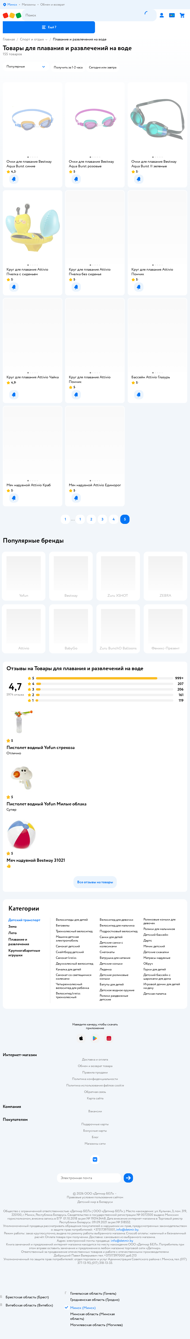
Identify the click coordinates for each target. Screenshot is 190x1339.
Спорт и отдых (32, 39)
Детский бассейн (155, 935)
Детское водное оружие (117, 990)
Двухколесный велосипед (74, 964)
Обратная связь (95, 1092)
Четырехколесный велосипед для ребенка (72, 986)
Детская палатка (154, 994)
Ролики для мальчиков (159, 929)
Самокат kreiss (66, 958)
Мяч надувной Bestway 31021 (35, 860)
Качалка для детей (68, 969)
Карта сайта (95, 1098)
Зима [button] (12, 926)
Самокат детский (68, 946)
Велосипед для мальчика (117, 925)
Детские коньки (111, 964)
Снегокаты (107, 952)
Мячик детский (154, 946)
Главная (9, 39)
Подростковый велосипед (118, 931)
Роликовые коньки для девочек (159, 921)
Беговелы (63, 925)
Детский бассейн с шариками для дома (157, 977)
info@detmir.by (127, 1230)
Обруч (148, 964)
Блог (95, 1137)
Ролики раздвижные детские (114, 997)
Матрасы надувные (156, 958)
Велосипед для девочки (116, 920)
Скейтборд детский (70, 952)
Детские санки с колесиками (111, 944)
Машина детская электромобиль (67, 938)
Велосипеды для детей (72, 920)
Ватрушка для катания (115, 958)
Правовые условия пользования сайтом (95, 1197)
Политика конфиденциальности (95, 1079)
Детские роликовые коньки (114, 977)
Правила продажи (95, 1072)
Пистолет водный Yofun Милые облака (46, 804)
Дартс (147, 940)
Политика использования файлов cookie (95, 1085)
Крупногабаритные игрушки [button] (24, 952)
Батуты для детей (112, 984)
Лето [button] (12, 933)
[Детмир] (12, 15)
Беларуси (106, 1202)
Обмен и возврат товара (95, 1066)
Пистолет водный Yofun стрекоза (40, 747)
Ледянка (105, 969)
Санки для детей (111, 937)
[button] (49, 27)
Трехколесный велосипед (74, 931)
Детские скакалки (156, 952)
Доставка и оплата (95, 1059)
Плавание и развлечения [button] (18, 941)
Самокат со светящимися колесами (73, 977)
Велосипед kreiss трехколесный (68, 995)
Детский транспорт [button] (24, 920)
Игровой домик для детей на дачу (161, 986)
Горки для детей (154, 969)
